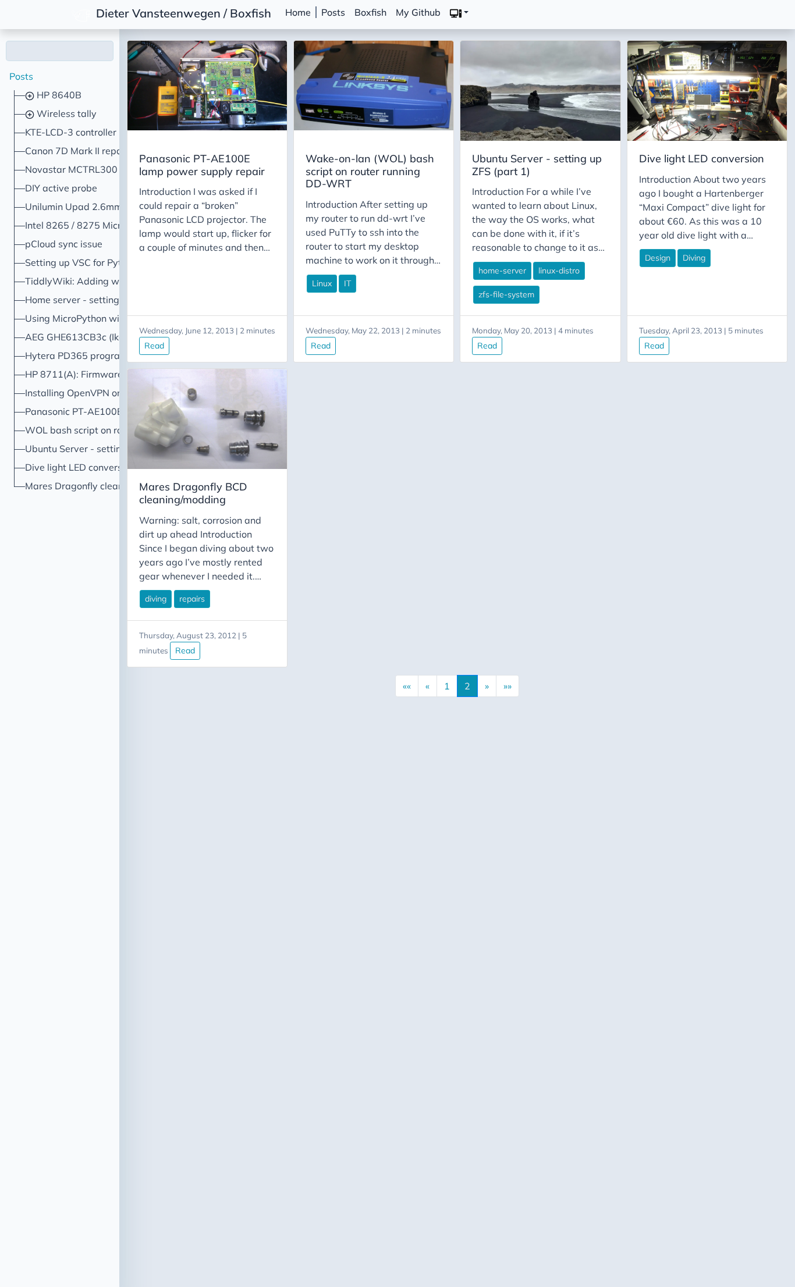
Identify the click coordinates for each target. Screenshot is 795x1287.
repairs (192, 598)
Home (298, 12)
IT (347, 283)
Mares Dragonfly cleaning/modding (101, 486)
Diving (694, 258)
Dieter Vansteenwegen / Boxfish (182, 12)
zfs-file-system (506, 294)
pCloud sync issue (63, 244)
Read (154, 345)
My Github (418, 12)
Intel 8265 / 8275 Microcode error (98, 225)
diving (155, 598)
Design (657, 258)
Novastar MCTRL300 (71, 169)
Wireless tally (65, 113)
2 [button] (467, 686)
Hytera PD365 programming (87, 355)
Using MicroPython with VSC (87, 318)
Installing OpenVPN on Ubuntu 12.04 (104, 393)
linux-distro (559, 270)
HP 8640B (57, 95)
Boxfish (370, 12)
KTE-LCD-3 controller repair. (86, 132)
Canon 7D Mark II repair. (77, 151)
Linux (322, 283)
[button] (459, 13)
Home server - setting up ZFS (88, 299)
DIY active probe (61, 188)
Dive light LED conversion (80, 467)
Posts (333, 12)
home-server (502, 270)
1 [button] (447, 686)
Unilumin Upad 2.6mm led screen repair (111, 206)
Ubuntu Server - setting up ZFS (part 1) (109, 448)
